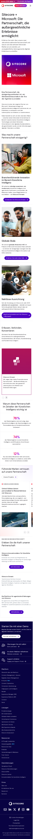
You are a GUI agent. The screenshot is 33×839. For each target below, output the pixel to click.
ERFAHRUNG (15, 612)
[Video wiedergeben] (16, 280)
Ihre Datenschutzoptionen (16, 825)
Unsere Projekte (8, 477)
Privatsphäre (16, 823)
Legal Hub (16, 820)
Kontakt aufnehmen (9, 636)
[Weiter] (6, 397)
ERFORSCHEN (15, 567)
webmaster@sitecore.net (16, 828)
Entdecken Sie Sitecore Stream (15, 200)
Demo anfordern (21, 5)
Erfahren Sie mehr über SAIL (15, 258)
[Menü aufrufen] (30, 6)
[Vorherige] (3, 397)
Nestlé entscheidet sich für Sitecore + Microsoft (15, 315)
